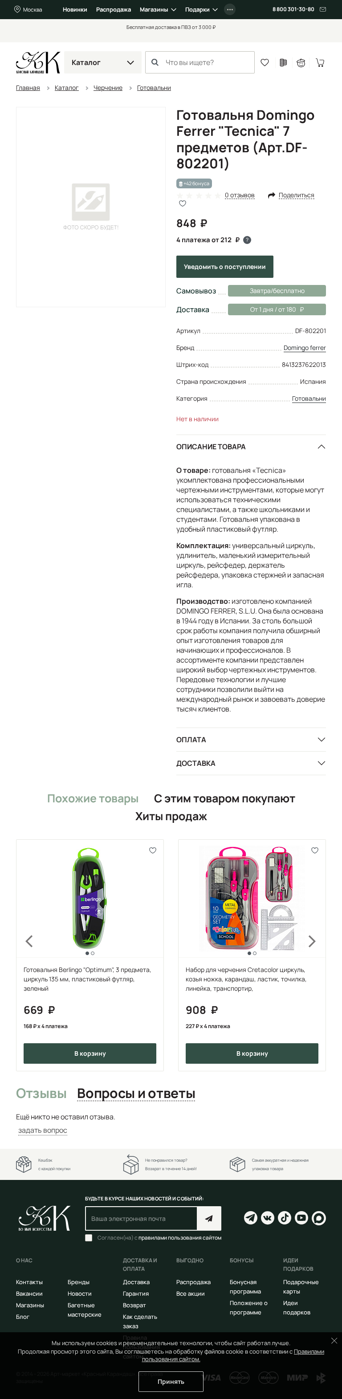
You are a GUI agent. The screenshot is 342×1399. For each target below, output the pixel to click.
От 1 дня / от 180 (262, 309)
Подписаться (209, 1218)
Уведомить (225, 266)
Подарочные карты (301, 1286)
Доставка (196, 763)
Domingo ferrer (305, 347)
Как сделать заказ (140, 1321)
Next (318, 955)
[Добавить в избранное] (153, 850)
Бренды (79, 1282)
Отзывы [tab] (41, 1094)
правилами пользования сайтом (179, 1237)
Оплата (191, 739)
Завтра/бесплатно (277, 290)
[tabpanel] (171, 1123)
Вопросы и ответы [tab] (136, 1094)
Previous (24, 955)
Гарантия (136, 1293)
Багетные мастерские (85, 1309)
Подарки (197, 9)
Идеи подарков (296, 1307)
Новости (80, 1293)
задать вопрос (42, 1130)
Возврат (134, 1305)
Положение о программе (249, 1307)
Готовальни (309, 398)
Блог (22, 1317)
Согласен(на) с (159, 1237)
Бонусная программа (245, 1286)
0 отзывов (240, 195)
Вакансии (29, 1293)
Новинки (75, 9)
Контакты (29, 1282)
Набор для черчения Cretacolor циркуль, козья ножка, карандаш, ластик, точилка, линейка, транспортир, (246, 978)
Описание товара (211, 446)
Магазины (154, 9)
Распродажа (113, 9)
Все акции (190, 1293)
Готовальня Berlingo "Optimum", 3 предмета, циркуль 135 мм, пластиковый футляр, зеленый (87, 978)
